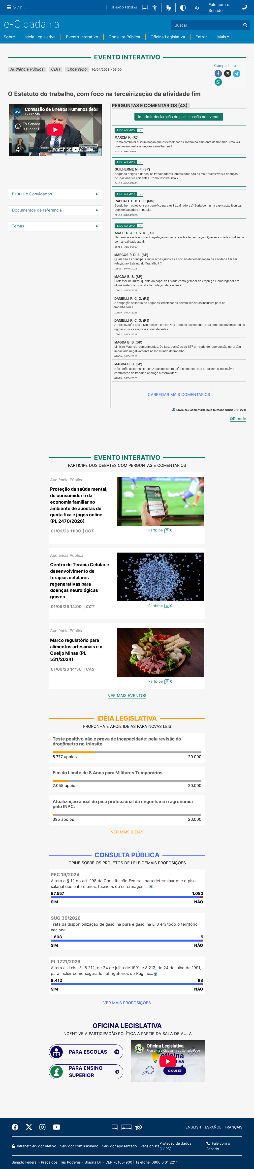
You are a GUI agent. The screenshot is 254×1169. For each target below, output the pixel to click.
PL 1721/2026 (65, 961)
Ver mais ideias (127, 831)
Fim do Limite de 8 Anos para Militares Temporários (107, 772)
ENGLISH (193, 1127)
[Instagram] (42, 1127)
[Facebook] (17, 1127)
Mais (221, 36)
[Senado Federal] (127, 7)
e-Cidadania (32, 24)
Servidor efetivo (43, 1146)
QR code (238, 418)
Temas (18, 226)
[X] (29, 1127)
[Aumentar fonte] (197, 7)
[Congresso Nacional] (126, 1127)
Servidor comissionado (79, 1146)
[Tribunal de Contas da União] (137, 1127)
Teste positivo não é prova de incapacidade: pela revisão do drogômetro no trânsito (117, 741)
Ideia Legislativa (40, 36)
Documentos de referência (37, 210)
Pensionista (149, 1146)
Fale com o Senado (219, 7)
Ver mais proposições (127, 1002)
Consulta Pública (124, 36)
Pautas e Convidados (32, 194)
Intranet (23, 1146)
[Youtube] (55, 1127)
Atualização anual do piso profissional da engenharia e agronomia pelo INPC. (123, 804)
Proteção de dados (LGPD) (175, 1146)
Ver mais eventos (127, 695)
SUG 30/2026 (66, 918)
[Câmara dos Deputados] (115, 1127)
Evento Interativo (82, 36)
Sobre (9, 36)
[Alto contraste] (183, 7)
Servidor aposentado (119, 1146)
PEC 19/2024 (65, 874)
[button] (168, 7)
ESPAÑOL (213, 1127)
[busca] (245, 25)
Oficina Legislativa (168, 36)
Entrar (201, 36)
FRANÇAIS (233, 1127)
